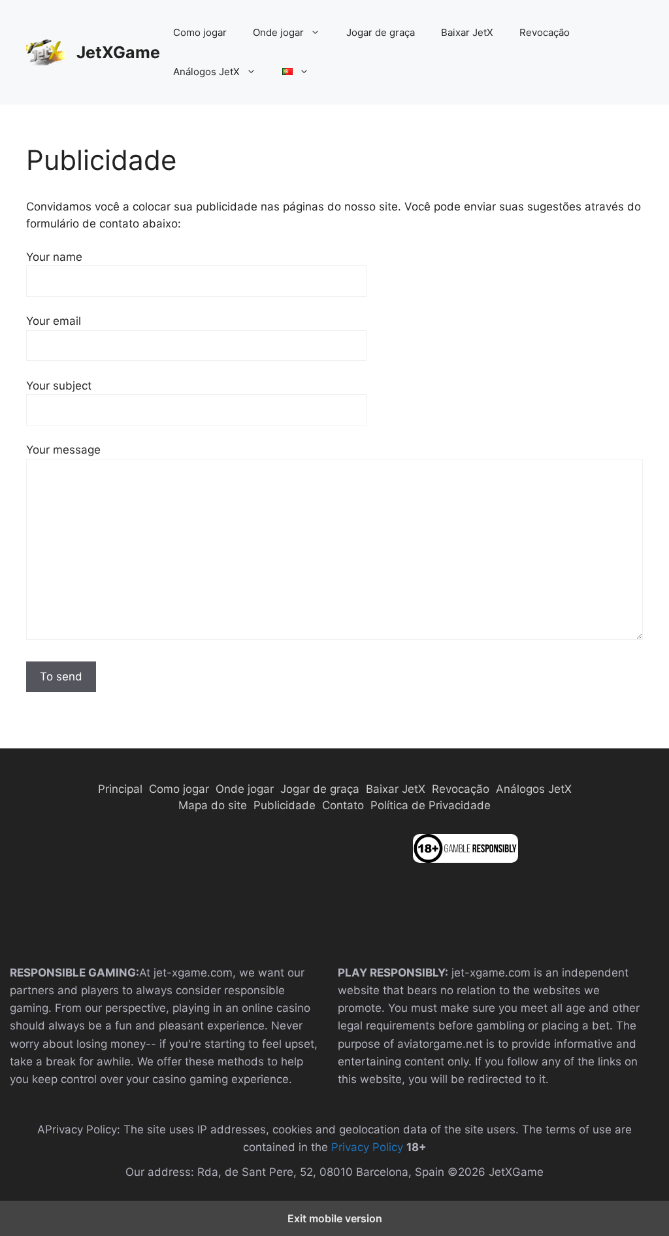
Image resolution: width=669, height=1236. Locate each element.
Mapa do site (212, 805)
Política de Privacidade (430, 805)
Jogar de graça (380, 32)
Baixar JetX (467, 32)
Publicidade (284, 805)
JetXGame (118, 52)
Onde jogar (278, 32)
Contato (343, 805)
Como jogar (200, 32)
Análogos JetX (206, 71)
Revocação (544, 32)
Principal (120, 788)
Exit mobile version (334, 1218)
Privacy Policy (368, 1147)
